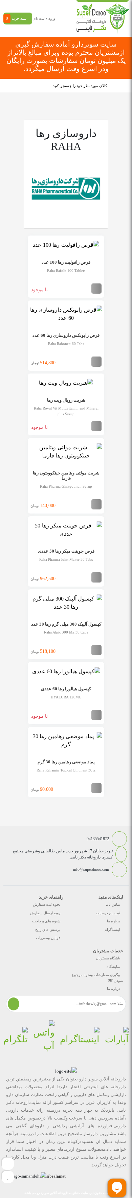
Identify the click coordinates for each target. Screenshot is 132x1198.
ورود (51, 18)
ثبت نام (39, 18)
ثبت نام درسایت (108, 913)
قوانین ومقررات (48, 938)
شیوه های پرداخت (46, 921)
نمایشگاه (113, 967)
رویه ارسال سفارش (45, 913)
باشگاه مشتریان (108, 958)
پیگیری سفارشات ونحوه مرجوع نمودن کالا (97, 978)
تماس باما (113, 904)
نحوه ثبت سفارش (46, 904)
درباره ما (113, 921)
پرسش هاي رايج (47, 929)
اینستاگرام (112, 929)
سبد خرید (16, 18)
